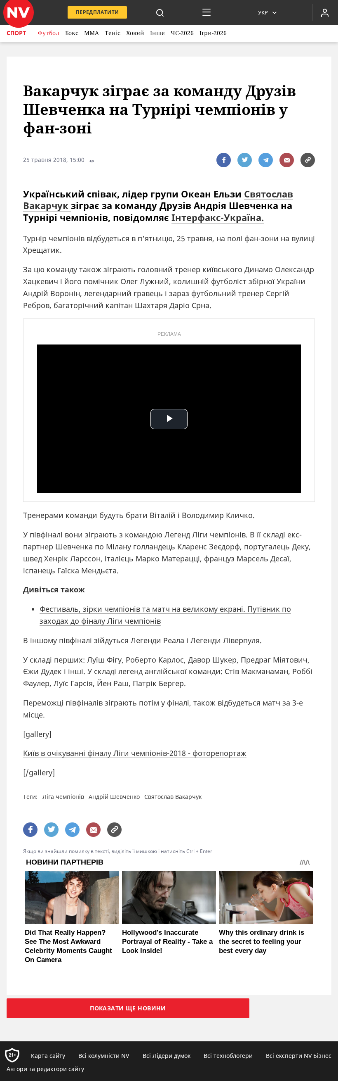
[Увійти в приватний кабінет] (325, 12)
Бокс (71, 33)
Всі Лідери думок (166, 1056)
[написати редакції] (286, 160)
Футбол (48, 33)
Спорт (16, 33)
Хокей (135, 33)
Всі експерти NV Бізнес (298, 1056)
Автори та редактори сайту (45, 1069)
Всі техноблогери (228, 1056)
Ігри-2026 (213, 33)
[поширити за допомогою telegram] (265, 160)
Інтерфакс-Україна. (217, 217)
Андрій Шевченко (114, 797)
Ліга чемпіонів (63, 797)
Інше (157, 33)
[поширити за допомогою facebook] (223, 160)
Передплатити (97, 12)
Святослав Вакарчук (173, 797)
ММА (91, 33)
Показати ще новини (128, 1008)
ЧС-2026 (182, 33)
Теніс (112, 33)
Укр (263, 12)
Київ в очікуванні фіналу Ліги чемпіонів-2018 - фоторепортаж (134, 753)
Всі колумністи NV (103, 1056)
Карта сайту (48, 1056)
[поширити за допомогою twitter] (244, 160)
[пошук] (160, 12)
